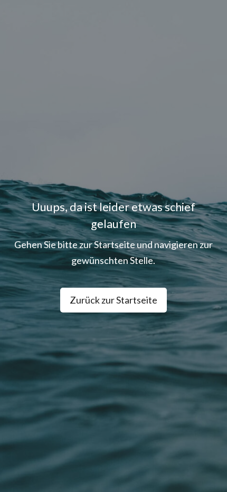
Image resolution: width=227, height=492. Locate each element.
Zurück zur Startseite (113, 300)
